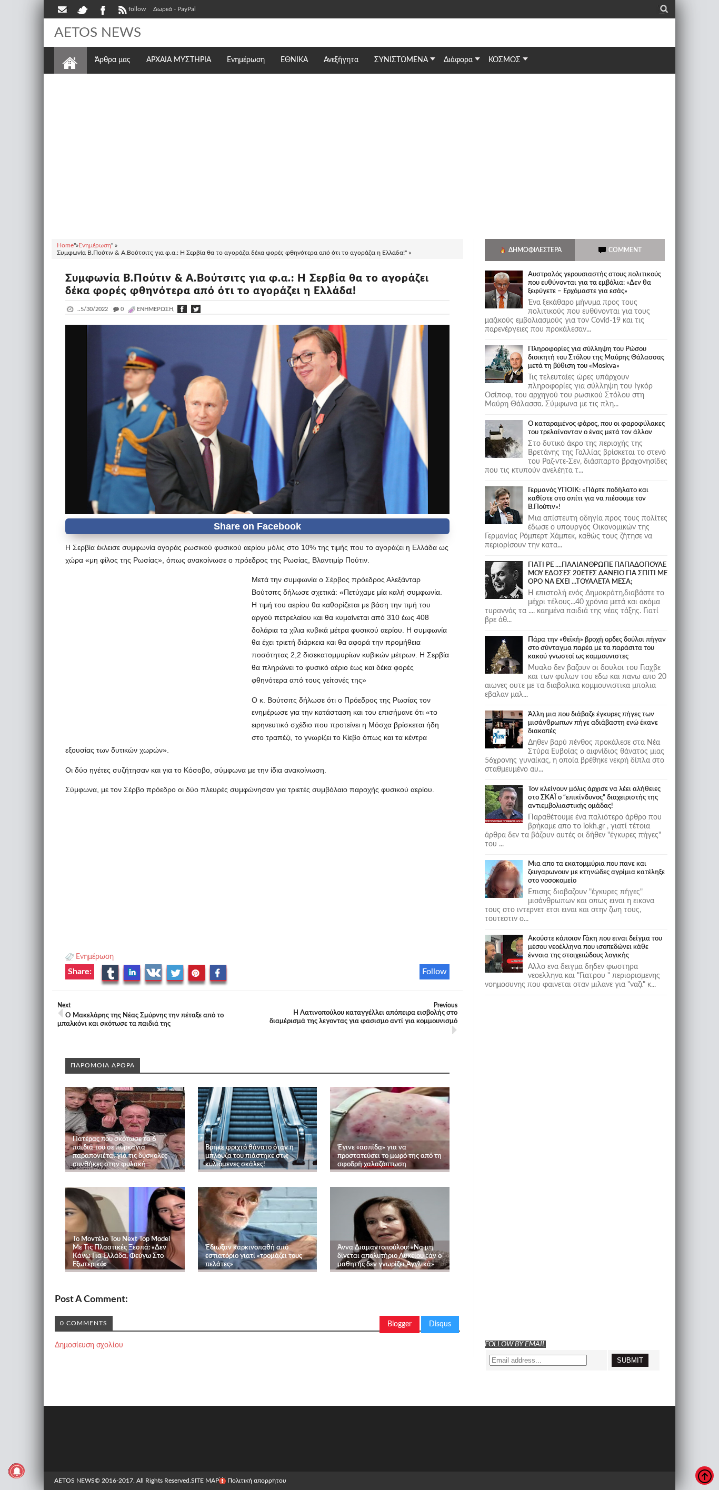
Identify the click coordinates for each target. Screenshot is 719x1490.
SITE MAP (205, 1480)
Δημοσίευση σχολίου (89, 1345)
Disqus (440, 1324)
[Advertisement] (359, 154)
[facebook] (102, 9)
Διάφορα (458, 60)
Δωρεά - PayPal (174, 9)
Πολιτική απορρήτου (256, 1480)
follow (137, 9)
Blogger (399, 1324)
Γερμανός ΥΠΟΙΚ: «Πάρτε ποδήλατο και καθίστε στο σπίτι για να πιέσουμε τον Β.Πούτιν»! (588, 499)
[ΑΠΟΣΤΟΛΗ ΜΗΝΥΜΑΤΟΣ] (63, 9)
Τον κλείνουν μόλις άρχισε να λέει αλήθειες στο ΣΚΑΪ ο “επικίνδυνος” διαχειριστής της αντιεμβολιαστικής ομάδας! (594, 797)
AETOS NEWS (97, 32)
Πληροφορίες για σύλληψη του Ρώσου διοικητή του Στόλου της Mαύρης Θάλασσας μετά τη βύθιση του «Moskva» (596, 357)
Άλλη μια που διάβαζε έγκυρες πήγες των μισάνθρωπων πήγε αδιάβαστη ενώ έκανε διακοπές (593, 723)
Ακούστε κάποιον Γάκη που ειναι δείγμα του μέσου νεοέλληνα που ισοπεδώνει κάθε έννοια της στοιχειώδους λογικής (595, 947)
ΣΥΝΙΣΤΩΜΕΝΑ (401, 60)
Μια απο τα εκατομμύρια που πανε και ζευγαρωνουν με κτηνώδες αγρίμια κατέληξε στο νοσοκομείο (596, 872)
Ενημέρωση (95, 957)
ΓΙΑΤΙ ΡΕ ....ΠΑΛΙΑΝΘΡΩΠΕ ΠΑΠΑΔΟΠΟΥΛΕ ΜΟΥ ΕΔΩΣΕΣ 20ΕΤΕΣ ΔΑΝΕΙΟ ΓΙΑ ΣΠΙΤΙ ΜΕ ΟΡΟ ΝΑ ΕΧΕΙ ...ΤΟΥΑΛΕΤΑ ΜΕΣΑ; (597, 573)
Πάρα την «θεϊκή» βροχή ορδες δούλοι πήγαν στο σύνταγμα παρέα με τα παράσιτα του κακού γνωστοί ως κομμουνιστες (597, 648)
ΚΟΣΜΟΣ (504, 60)
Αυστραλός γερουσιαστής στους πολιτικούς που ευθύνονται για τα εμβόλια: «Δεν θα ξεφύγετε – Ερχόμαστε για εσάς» (594, 283)
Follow (434, 971)
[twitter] (82, 9)
